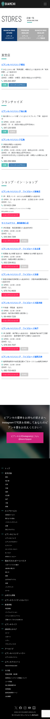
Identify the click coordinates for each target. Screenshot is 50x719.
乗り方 (7, 572)
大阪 (6, 503)
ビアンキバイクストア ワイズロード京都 (19, 274)
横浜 (6, 477)
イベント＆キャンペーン (12, 616)
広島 (6, 484)
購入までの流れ (10, 518)
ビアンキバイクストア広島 (13, 140)
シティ (7, 640)
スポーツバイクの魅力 (12, 564)
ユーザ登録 (8, 681)
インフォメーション (11, 612)
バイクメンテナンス (11, 522)
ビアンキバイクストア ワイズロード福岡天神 (21, 357)
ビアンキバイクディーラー (15, 653)
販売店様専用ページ (11, 692)
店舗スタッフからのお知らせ (14, 619)
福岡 (6, 492)
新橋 (6, 506)
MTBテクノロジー (10, 556)
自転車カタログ (11, 629)
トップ (7, 468)
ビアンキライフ (11, 624)
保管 (6, 583)
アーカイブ (9, 649)
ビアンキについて (11, 534)
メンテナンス (9, 587)
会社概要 (8, 696)
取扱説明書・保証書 (11, 674)
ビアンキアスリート (12, 662)
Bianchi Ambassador (11, 665)
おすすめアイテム (10, 579)
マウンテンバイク (10, 644)
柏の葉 (7, 480)
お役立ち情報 (10, 595)
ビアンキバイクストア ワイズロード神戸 (19, 328)
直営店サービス (10, 515)
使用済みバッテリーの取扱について (16, 678)
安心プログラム (10, 529)
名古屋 (7, 495)
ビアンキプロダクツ (11, 542)
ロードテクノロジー (11, 549)
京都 (6, 488)
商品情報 (8, 608)
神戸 (6, 499)
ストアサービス (11, 511)
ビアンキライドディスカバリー (17, 600)
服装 (6, 576)
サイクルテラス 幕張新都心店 (15, 223)
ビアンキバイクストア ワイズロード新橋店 (20, 191)
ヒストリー (8, 545)
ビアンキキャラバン (11, 657)
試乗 (6, 526)
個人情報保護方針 (10, 685)
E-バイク (8, 553)
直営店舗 (8, 473)
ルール (7, 590)
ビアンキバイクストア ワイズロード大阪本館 (21, 303)
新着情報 (8, 605)
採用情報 (8, 689)
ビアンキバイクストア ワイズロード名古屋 (20, 249)
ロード (7, 633)
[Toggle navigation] (45, 4)
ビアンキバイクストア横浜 (13, 65)
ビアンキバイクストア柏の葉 (14, 111)
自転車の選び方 (10, 568)
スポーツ (8, 636)
